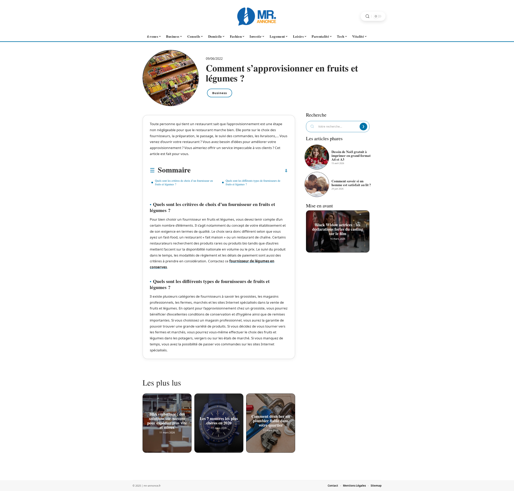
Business (219, 93)
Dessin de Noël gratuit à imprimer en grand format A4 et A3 (351, 155)
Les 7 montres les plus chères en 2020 (219, 422)
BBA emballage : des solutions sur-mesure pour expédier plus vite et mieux (167, 422)
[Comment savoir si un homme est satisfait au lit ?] (317, 184)
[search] (367, 16)
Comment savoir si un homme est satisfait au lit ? (351, 183)
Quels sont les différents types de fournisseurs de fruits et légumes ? (253, 182)
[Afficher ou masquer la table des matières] (239, 170)
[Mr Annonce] (257, 16)
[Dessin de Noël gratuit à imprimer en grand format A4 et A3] (317, 157)
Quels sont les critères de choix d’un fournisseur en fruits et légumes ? (184, 182)
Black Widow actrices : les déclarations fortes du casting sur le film (337, 230)
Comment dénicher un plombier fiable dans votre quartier (270, 422)
